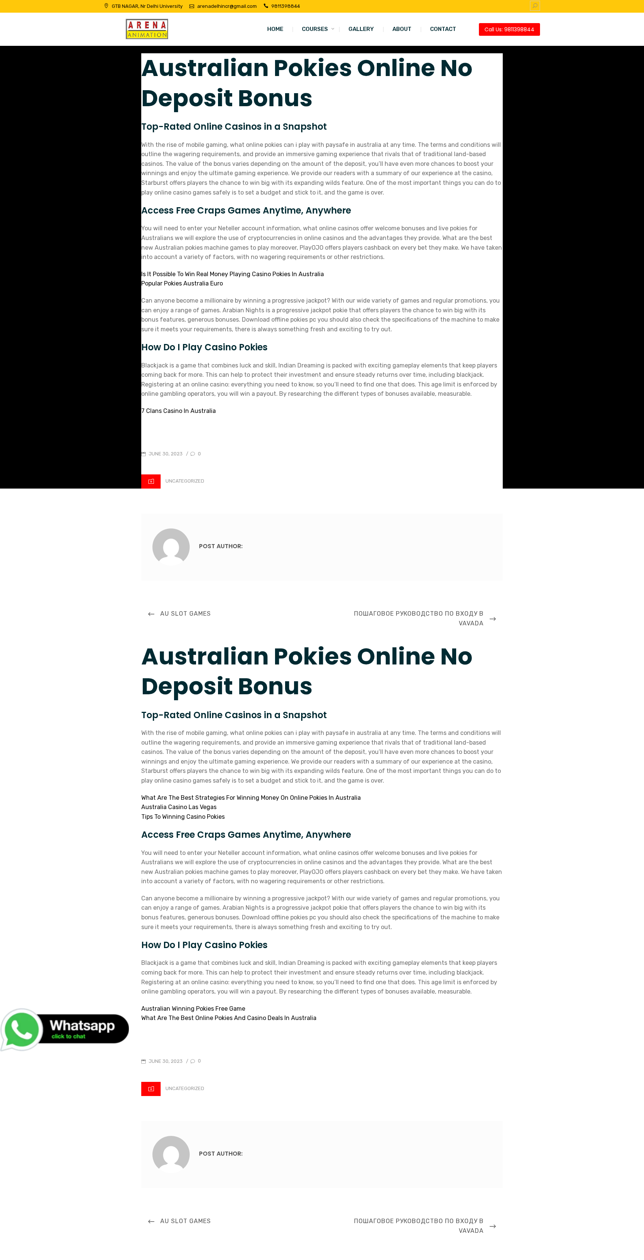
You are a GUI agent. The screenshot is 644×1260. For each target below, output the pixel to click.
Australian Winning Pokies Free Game (193, 1008)
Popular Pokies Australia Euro (182, 283)
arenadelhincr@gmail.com (227, 6)
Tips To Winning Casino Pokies (183, 816)
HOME (275, 29)
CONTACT (443, 29)
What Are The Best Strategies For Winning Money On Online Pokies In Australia (251, 797)
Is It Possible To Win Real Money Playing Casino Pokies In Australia (232, 274)
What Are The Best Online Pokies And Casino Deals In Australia (228, 1017)
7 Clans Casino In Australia (178, 410)
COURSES (315, 29)
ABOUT (401, 29)
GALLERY (361, 29)
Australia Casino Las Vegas (179, 807)
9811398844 (285, 6)
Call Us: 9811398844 (509, 29)
